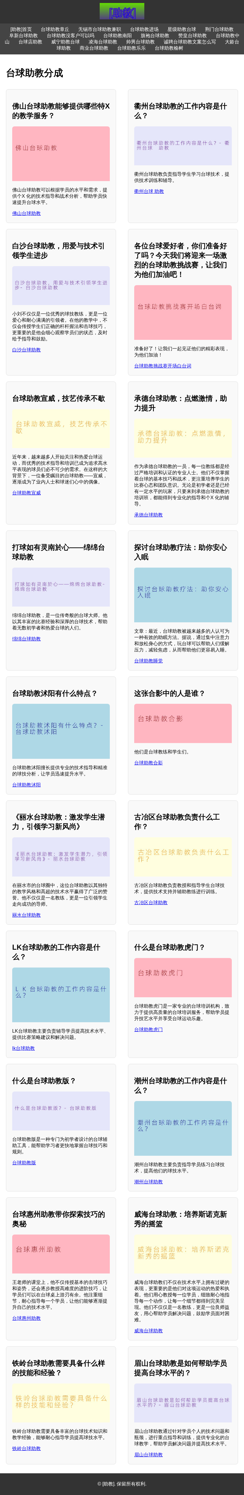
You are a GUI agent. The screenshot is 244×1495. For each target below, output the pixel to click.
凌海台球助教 (103, 41)
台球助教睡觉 (148, 660)
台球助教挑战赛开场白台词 (162, 365)
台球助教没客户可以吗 (70, 35)
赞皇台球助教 (192, 35)
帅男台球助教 (140, 41)
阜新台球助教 (23, 35)
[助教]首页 (21, 29)
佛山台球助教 (26, 213)
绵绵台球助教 (26, 638)
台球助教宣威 (26, 492)
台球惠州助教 (26, 1318)
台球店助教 (30, 41)
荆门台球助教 (219, 29)
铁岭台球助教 (26, 1448)
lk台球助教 (23, 1048)
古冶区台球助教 (151, 902)
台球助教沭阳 (26, 784)
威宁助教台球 (65, 41)
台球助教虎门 (148, 1029)
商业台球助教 (94, 48)
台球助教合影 (148, 762)
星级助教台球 (182, 29)
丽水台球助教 (26, 915)
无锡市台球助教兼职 (99, 29)
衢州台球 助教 (149, 191)
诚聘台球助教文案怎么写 (190, 41)
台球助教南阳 (117, 35)
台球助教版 (24, 1162)
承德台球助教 (148, 514)
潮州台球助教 (148, 1181)
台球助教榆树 (169, 48)
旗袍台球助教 (155, 35)
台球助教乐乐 (131, 48)
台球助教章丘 (55, 29)
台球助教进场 (144, 29)
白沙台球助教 (26, 349)
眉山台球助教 (148, 1454)
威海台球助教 (148, 1330)
